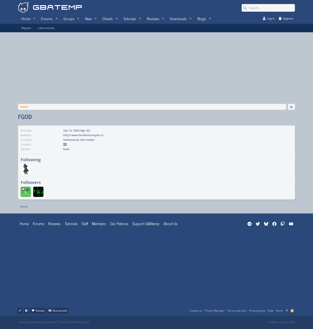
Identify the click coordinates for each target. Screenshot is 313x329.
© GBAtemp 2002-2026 (281, 322)
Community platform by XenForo (53, 322)
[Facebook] (160, 322)
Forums (38, 223)
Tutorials (71, 223)
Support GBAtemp (145, 223)
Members (99, 223)
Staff (85, 223)
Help (270, 310)
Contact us (196, 310)
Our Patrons (119, 223)
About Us (171, 223)
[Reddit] (169, 322)
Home (24, 223)
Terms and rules (237, 310)
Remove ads (60, 310)
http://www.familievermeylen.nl (83, 135)
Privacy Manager (215, 310)
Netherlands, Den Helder (79, 140)
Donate (40, 310)
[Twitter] (188, 322)
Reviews (54, 223)
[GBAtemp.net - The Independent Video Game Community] (50, 8)
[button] (34, 18)
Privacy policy (257, 310)
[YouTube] (198, 322)
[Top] (286, 311)
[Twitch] (179, 322)
